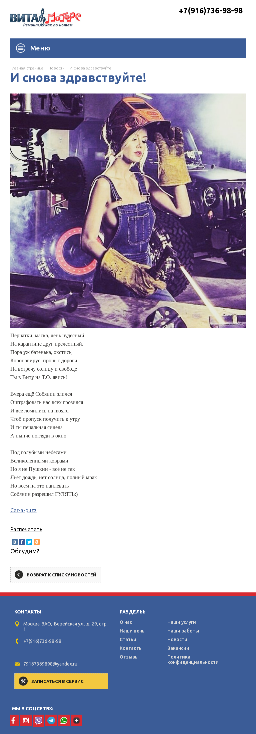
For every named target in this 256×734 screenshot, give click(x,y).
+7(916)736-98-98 (211, 10)
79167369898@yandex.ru (50, 664)
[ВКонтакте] (15, 542)
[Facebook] (22, 542)
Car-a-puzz (23, 510)
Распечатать (26, 529)
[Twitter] (29, 542)
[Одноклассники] (37, 542)
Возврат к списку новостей (61, 574)
